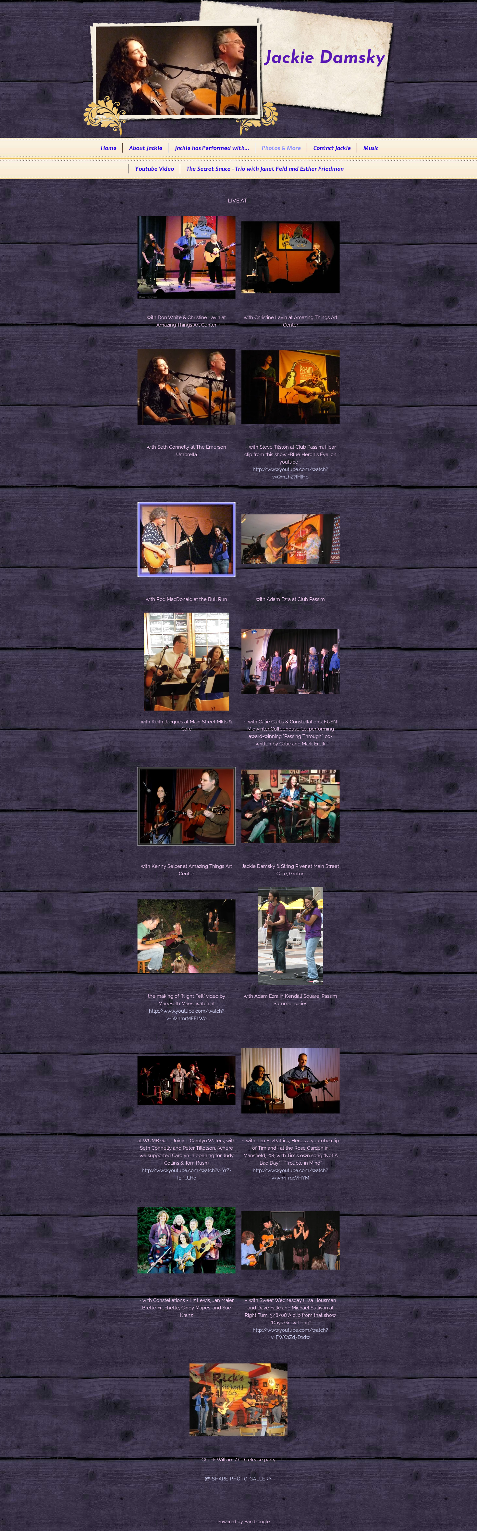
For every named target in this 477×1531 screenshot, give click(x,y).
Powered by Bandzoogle (243, 1521)
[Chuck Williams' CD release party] (239, 1400)
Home (108, 148)
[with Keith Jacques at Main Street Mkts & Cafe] (186, 662)
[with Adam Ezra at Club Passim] (290, 539)
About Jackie (145, 148)
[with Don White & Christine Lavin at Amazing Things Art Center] (186, 257)
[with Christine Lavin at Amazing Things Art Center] (290, 257)
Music (370, 148)
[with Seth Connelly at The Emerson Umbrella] (186, 387)
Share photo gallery (242, 1478)
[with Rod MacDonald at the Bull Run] (186, 539)
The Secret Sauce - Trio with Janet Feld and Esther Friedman (265, 168)
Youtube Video (154, 168)
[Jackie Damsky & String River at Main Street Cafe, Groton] (290, 806)
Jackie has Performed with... (212, 148)
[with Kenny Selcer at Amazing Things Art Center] (186, 806)
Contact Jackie (332, 148)
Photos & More (281, 148)
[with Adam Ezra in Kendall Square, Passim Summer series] (290, 936)
